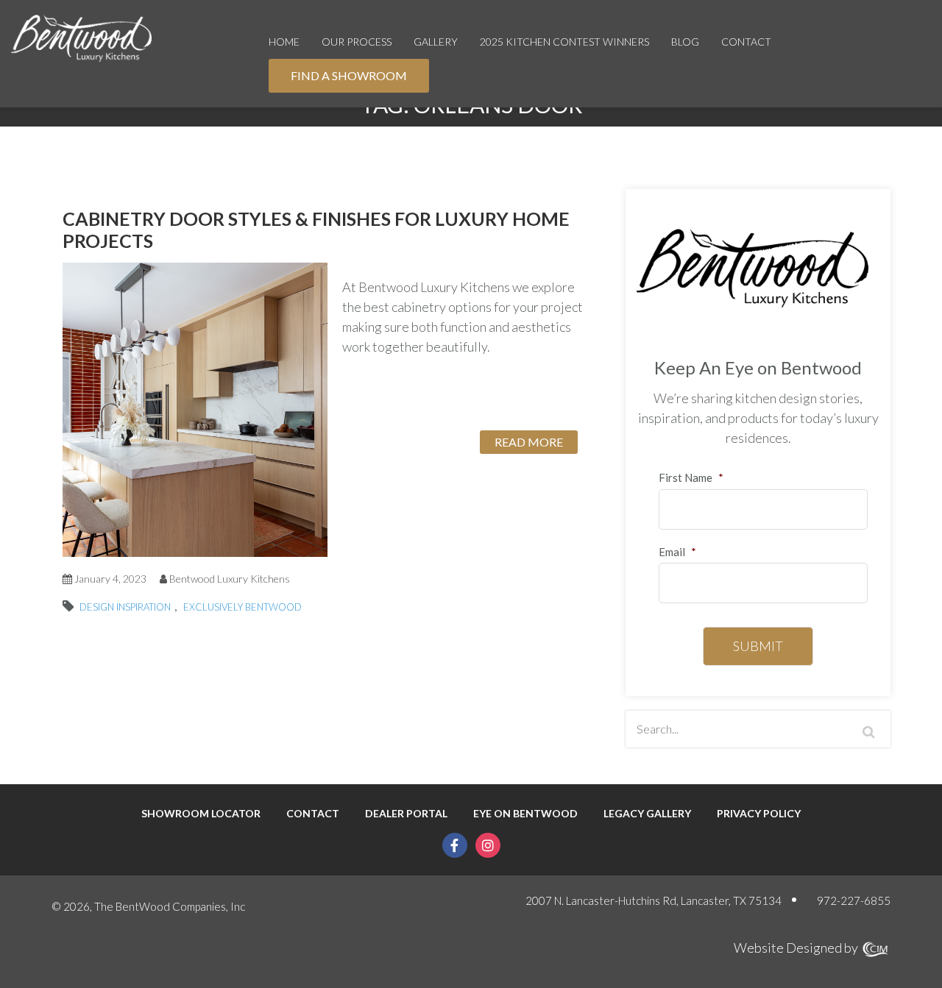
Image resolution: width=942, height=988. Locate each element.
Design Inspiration (125, 607)
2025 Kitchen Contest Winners (564, 41)
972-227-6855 (853, 900)
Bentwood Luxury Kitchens (229, 578)
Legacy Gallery (647, 814)
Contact (746, 41)
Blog (685, 41)
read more (529, 442)
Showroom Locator (201, 814)
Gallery (436, 41)
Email (677, 551)
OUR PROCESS (357, 41)
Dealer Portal (406, 814)
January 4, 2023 (109, 578)
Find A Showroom (349, 75)
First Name (691, 477)
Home (284, 41)
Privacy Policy (759, 814)
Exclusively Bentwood (242, 607)
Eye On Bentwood (525, 814)
